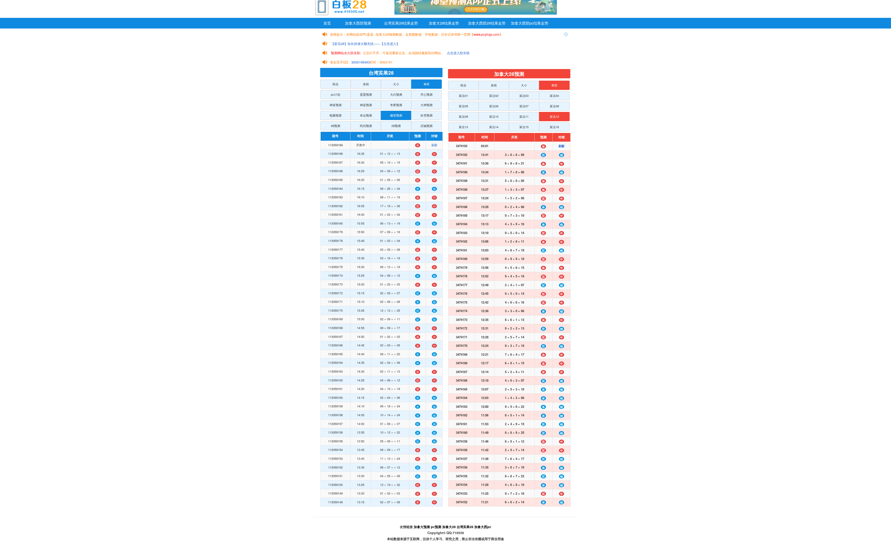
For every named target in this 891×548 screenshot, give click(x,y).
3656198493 (360, 62)
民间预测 (366, 126)
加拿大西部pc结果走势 (529, 23)
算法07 (524, 106)
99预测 (335, 126)
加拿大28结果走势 (444, 23)
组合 (336, 84)
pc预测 (436, 526)
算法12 (554, 116)
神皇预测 (366, 105)
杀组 (366, 84)
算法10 (493, 116)
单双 (426, 84)
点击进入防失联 (458, 53)
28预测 (396, 126)
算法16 (554, 127)
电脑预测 (335, 115)
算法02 (493, 95)
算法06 (493, 106)
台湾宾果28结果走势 (401, 23)
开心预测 (426, 94)
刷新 (434, 145)
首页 (327, 23)
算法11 (524, 116)
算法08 (554, 106)
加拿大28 (449, 526)
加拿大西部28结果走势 (487, 23)
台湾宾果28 (465, 526)
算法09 (463, 116)
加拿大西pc (482, 526)
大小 (396, 84)
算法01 (463, 95)
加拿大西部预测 (358, 23)
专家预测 (396, 105)
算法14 (493, 127)
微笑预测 (396, 115)
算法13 (463, 127)
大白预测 (396, 94)
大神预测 (426, 105)
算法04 (554, 95)
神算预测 (335, 105)
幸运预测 (366, 115)
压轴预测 (426, 126)
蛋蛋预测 (366, 94)
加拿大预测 (422, 526)
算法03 (524, 95)
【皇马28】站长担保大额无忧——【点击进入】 (365, 43)
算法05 (463, 106)
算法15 (524, 127)
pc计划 (335, 94)
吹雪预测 (426, 115)
